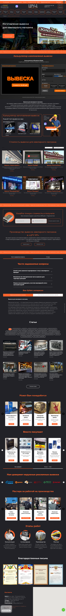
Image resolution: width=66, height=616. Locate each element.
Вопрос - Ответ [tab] (48, 466)
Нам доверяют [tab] (18, 466)
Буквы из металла (32, 329)
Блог (38, 2)
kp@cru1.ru (47, 6)
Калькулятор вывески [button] (16, 2)
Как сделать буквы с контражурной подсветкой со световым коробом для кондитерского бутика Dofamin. (56, 376)
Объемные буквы (52, 329)
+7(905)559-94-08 (49, 5)
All (10, 329)
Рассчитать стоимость (60, 90)
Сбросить (45, 90)
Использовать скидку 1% (6, 610)
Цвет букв (44, 79)
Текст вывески (44, 67)
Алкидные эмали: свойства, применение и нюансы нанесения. (24, 353)
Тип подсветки (45, 83)
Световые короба (42, 329)
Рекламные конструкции (12, 331)
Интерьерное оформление (41, 331)
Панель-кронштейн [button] (35, 133)
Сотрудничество (32, 2)
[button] (8, 36)
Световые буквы (16, 329)
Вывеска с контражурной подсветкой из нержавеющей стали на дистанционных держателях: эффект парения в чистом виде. (25, 376)
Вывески (24, 329)
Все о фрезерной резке (54, 331)
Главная (4, 16)
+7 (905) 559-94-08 (14, 600)
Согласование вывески (26, 336)
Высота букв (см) (57, 74)
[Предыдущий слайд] (3, 414)
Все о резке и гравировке (39, 336)
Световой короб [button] (22, 133)
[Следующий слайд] (63, 414)
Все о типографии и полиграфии (26, 331)
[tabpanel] (33, 274)
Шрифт (43, 74)
